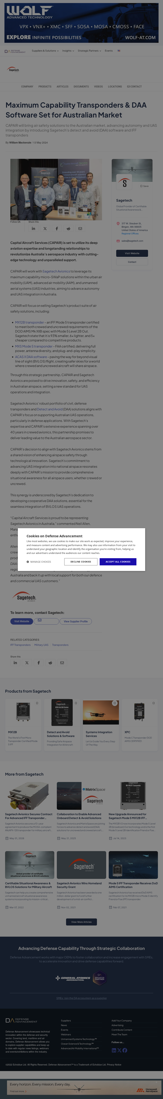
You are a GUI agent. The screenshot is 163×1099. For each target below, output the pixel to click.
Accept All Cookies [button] (118, 561)
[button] (39, 562)
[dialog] (81, 549)
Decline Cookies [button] (81, 561)
